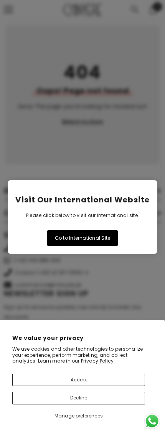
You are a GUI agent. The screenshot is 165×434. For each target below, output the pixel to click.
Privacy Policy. (98, 361)
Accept (79, 379)
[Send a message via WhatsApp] (152, 421)
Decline (78, 397)
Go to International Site (83, 238)
